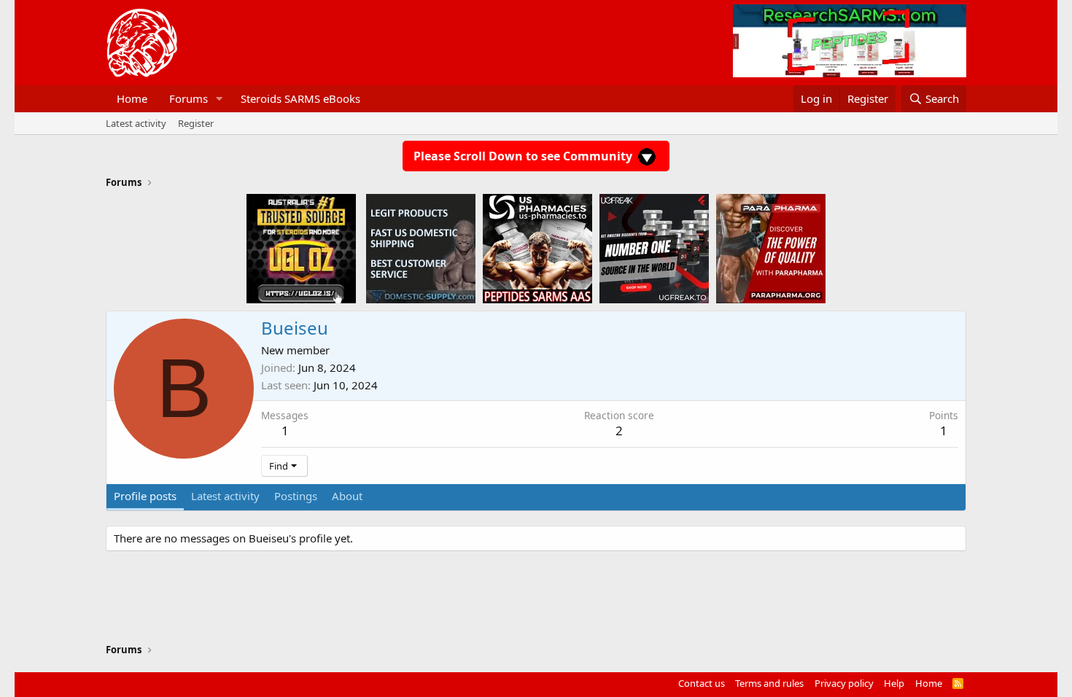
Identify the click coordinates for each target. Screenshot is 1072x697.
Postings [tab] (295, 495)
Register (196, 123)
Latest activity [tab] (225, 495)
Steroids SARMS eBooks (300, 98)
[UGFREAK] (654, 248)
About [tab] (347, 495)
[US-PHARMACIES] (537, 248)
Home (132, 98)
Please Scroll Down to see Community (524, 156)
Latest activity (136, 123)
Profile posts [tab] (145, 495)
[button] (219, 98)
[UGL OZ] (301, 248)
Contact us (701, 683)
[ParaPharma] (771, 248)
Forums (188, 98)
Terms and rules (769, 683)
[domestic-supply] (420, 248)
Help (894, 683)
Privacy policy (844, 683)
